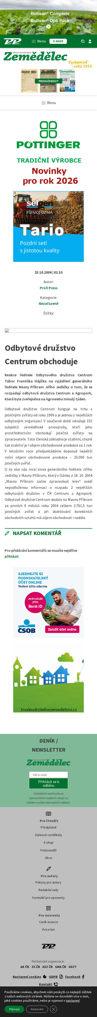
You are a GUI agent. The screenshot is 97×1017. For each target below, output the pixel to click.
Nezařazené (48, 303)
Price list (48, 929)
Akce (48, 858)
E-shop (48, 842)
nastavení (73, 1000)
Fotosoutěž (48, 850)
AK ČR (24, 967)
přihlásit (12, 556)
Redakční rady (48, 890)
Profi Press (48, 287)
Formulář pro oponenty (48, 898)
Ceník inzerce (48, 922)
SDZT (73, 967)
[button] (48, 783)
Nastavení (37, 1009)
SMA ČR (60, 967)
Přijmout (14, 1009)
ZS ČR (36, 967)
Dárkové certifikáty (48, 835)
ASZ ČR (47, 967)
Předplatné (49, 827)
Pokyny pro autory (48, 882)
